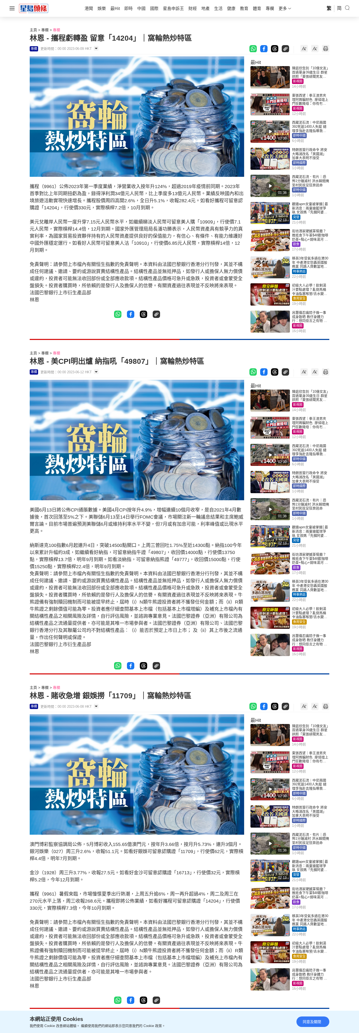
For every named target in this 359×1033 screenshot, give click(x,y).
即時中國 (299, 135)
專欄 (45, 30)
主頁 (33, 30)
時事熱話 (299, 271)
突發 (296, 217)
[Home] (33, 8)
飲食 (296, 244)
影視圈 (297, 81)
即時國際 (299, 162)
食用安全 (299, 298)
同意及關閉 (312, 1022)
